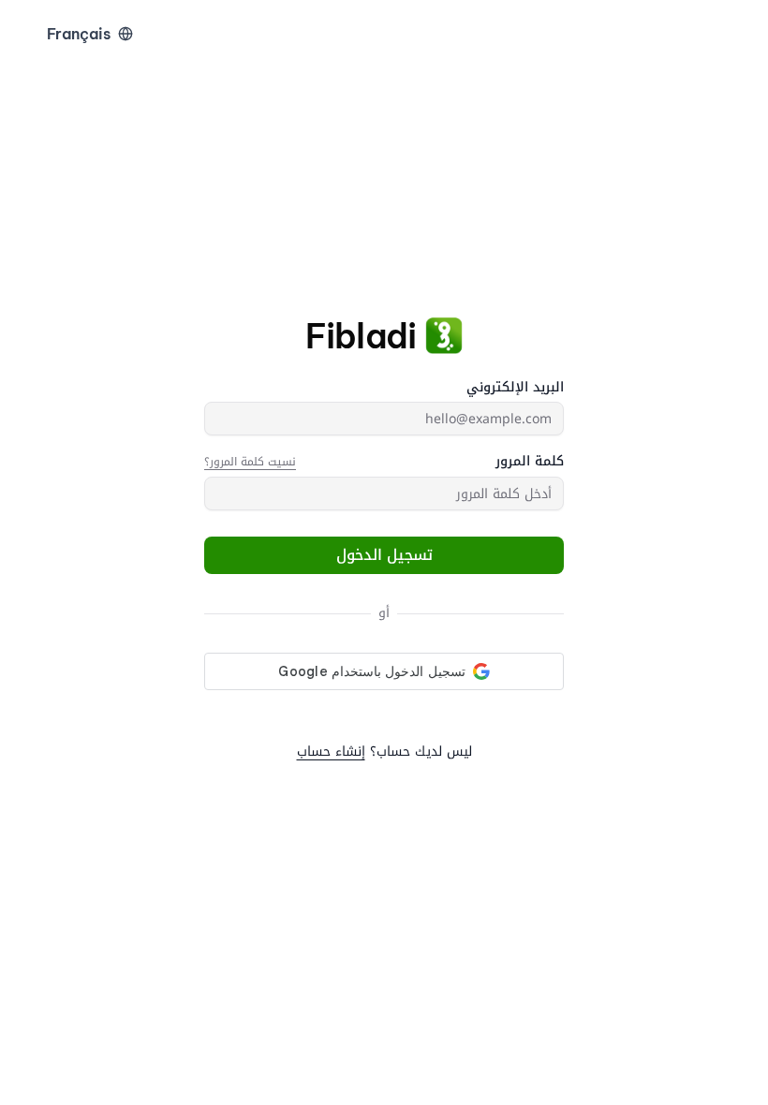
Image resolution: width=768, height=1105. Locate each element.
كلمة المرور (529, 461)
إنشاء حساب (331, 751)
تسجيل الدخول (384, 554)
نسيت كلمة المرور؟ (250, 461)
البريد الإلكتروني (515, 387)
